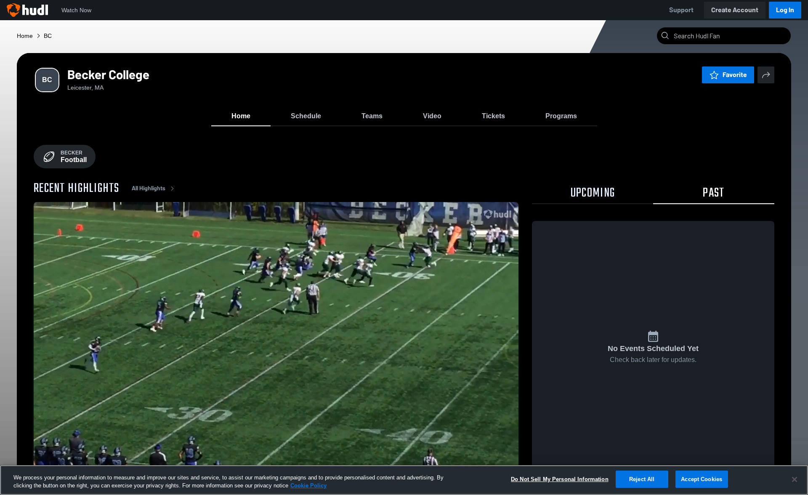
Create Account (734, 10)
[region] (404, 480)
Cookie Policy (308, 486)
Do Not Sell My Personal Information (560, 479)
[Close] (794, 479)
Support (681, 10)
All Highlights (148, 188)
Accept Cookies (701, 479)
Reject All (641, 479)
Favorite (735, 74)
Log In (785, 10)
